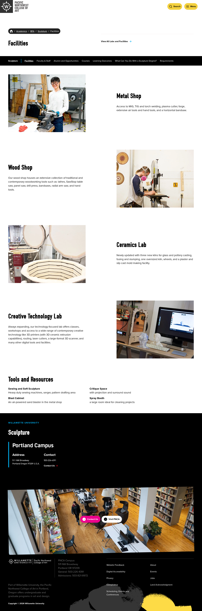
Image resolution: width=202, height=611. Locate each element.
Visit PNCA (114, 519)
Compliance (112, 584)
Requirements (166, 60)
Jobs (152, 578)
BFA (32, 31)
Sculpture (42, 31)
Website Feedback (115, 564)
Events (153, 571)
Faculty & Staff (43, 60)
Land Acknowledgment (161, 584)
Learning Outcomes (102, 60)
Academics (21, 31)
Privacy (109, 578)
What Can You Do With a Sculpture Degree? (136, 60)
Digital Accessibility (115, 571)
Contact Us (92, 519)
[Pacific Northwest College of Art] (14, 6)
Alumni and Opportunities (66, 60)
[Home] (11, 31)
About (153, 564)
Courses (86, 60)
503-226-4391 (50, 460)
